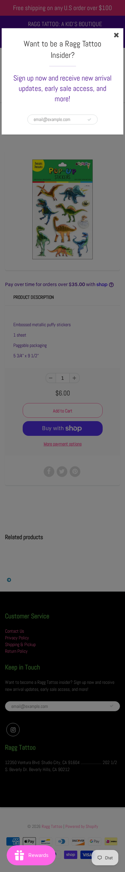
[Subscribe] (89, 119)
